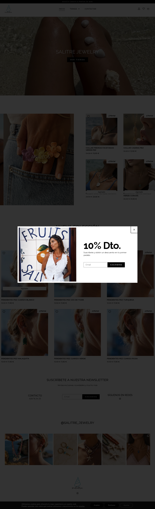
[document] (77, 254)
